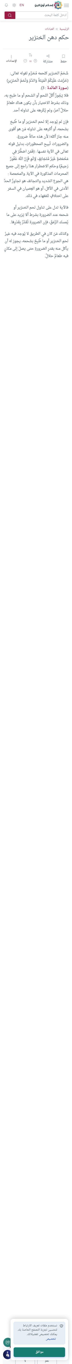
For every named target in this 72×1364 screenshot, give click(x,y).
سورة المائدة (57, 88)
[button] (35, 61)
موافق (39, 1352)
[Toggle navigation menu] (66, 5)
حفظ (63, 61)
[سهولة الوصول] (14, 5)
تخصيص (51, 1339)
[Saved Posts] (6, 5)
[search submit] (10, 15)
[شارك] (8, 1342)
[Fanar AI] (7, 1354)
